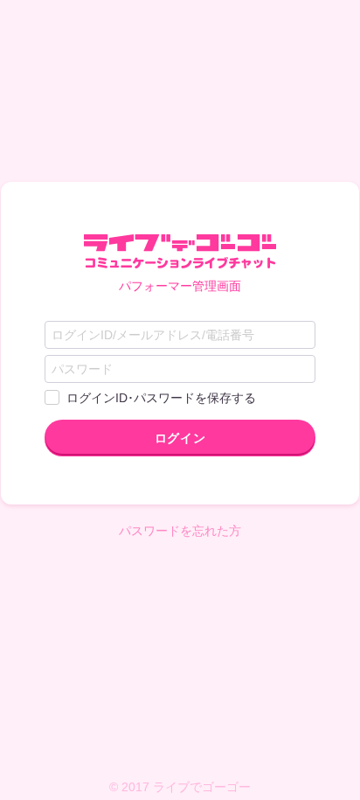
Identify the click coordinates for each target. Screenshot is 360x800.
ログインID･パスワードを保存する (161, 398)
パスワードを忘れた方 (180, 531)
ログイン (180, 438)
